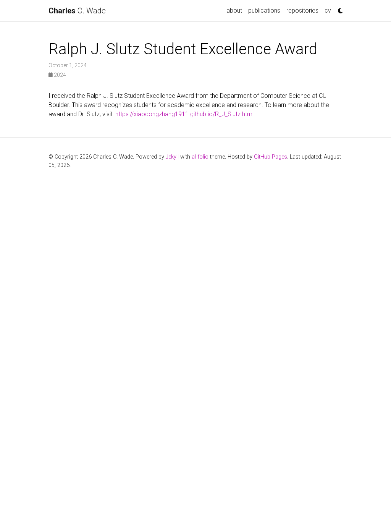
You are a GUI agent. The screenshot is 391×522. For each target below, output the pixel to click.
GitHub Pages (270, 157)
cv (328, 10)
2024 (59, 75)
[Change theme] (338, 8)
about (234, 10)
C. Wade (77, 10)
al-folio (200, 157)
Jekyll (172, 157)
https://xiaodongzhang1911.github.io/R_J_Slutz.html (184, 114)
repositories (302, 10)
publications (264, 10)
